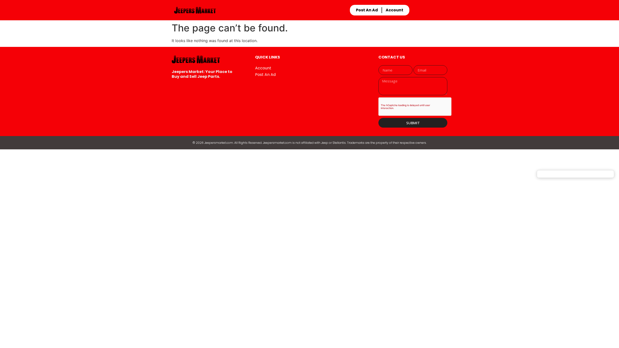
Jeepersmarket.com (218, 143)
